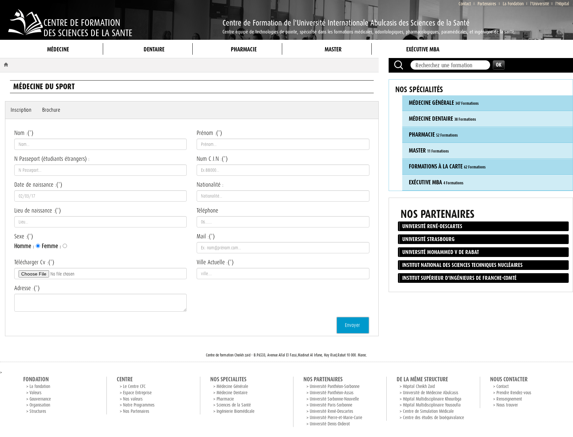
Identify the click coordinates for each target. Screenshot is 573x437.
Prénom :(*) (209, 133)
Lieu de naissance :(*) (37, 210)
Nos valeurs (133, 399)
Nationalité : (210, 184)
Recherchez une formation (398, 65)
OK (499, 65)
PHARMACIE (244, 49)
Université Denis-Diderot (330, 423)
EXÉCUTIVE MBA (422, 49)
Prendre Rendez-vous (513, 392)
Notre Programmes (139, 405)
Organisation (40, 405)
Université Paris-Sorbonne (331, 405)
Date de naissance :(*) (38, 184)
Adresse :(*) (26, 288)
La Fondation (513, 3)
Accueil (7, 65)
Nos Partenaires (136, 411)
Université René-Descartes (331, 411)
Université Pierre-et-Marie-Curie (336, 417)
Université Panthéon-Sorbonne (334, 386)
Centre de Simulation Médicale (428, 411)
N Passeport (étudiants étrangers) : (52, 159)
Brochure (51, 110)
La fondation (40, 386)
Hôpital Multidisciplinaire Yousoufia (432, 405)
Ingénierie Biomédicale (235, 411)
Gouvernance (40, 399)
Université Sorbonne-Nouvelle (334, 399)
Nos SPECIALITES (228, 379)
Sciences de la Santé (234, 405)
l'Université (539, 3)
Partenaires (487, 3)
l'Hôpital (562, 3)
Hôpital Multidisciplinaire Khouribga (432, 399)
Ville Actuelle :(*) (215, 262)
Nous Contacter (509, 379)
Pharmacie (225, 399)
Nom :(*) (23, 133)
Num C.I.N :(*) (212, 159)
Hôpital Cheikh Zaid (419, 386)
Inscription (21, 110)
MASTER (333, 49)
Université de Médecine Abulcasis (430, 392)
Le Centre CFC (134, 386)
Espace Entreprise (137, 392)
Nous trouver (507, 405)
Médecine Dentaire (232, 392)
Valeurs (35, 392)
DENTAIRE (154, 49)
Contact (465, 3)
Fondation (36, 379)
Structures (38, 411)
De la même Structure (422, 379)
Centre (125, 379)
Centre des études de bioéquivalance (433, 417)
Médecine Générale (232, 386)
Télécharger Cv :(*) (34, 262)
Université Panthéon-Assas (331, 392)
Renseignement (509, 399)
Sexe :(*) (23, 236)
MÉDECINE (58, 49)
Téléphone (207, 210)
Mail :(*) (206, 236)
